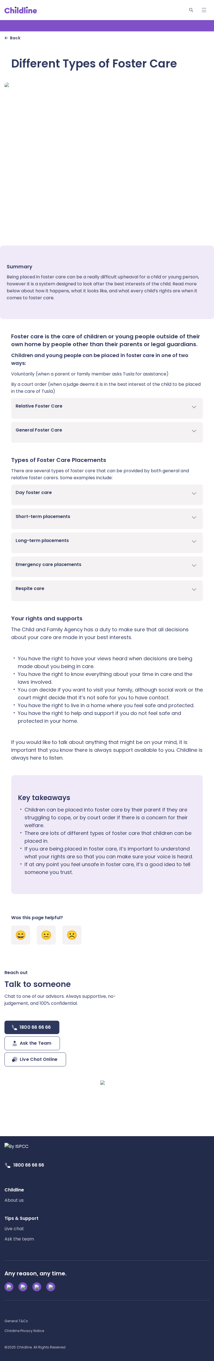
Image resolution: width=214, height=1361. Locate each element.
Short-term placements (43, 516)
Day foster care (34, 492)
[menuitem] (14, 1195)
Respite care (30, 588)
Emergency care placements (49, 564)
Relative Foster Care (40, 406)
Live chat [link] (14, 1228)
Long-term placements (43, 540)
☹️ (71, 935)
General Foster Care (39, 430)
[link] (20, 10)
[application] (107, 680)
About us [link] (14, 1200)
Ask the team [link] (19, 1239)
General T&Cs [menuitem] (16, 1321)
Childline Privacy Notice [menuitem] (24, 1330)
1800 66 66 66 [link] (28, 1165)
